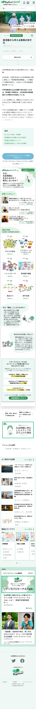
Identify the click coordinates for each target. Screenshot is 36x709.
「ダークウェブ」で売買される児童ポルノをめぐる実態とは (23, 466)
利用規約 (15, 682)
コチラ (21, 163)
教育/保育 (7, 51)
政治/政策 (29, 512)
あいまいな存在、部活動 (12, 134)
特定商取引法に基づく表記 (18, 684)
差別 (17, 525)
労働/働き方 (15, 51)
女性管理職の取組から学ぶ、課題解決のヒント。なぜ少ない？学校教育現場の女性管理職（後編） (23, 493)
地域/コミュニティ (24, 51)
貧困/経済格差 (8, 555)
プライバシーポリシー (28, 682)
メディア (26, 470)
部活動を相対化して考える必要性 (15, 143)
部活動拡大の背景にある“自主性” (15, 137)
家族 (6, 557)
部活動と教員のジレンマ (12, 140)
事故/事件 (18, 486)
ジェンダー (18, 470)
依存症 (24, 483)
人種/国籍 (20, 549)
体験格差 (5, 544)
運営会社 (5, 682)
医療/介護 (18, 483)
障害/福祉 (18, 522)
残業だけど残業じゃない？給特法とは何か (25, 414)
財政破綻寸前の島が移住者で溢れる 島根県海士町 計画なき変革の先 (23, 506)
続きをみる (29, 608)
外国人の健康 (21, 544)
